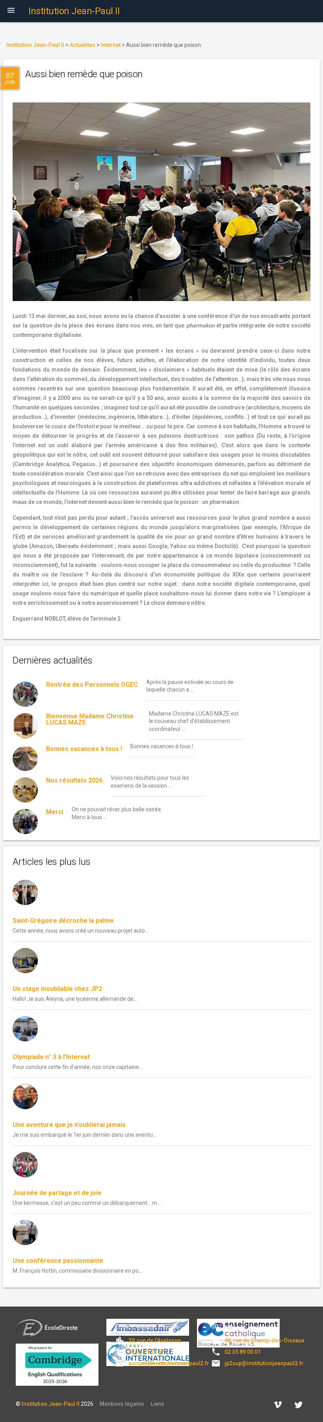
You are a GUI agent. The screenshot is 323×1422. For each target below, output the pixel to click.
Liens (157, 1404)
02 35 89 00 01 (243, 1352)
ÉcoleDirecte (61, 1328)
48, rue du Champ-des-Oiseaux (264, 1340)
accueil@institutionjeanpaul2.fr (168, 1363)
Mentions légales (122, 1404)
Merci (54, 812)
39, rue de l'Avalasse (154, 1340)
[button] (11, 11)
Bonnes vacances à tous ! (84, 749)
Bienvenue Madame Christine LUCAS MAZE (90, 719)
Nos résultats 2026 (74, 780)
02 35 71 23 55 (146, 1352)
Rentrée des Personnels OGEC (92, 684)
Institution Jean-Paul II (51, 1404)
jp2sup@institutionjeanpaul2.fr (264, 1363)
